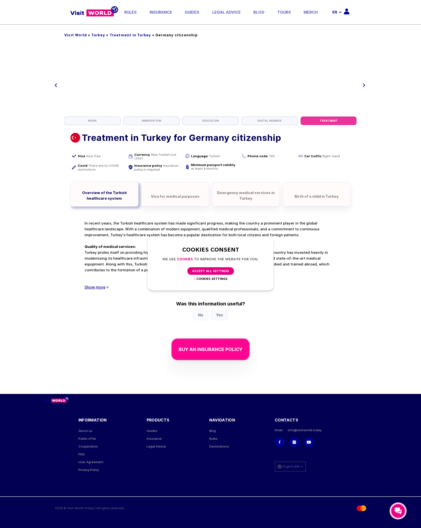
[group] (92, 121)
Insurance (161, 12)
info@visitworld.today (305, 430)
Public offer (87, 438)
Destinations (219, 446)
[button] (56, 85)
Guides (192, 12)
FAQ (81, 454)
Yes (219, 315)
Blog (258, 12)
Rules (130, 12)
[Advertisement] (210, 80)
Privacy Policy (88, 469)
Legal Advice (226, 12)
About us (85, 430)
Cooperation (88, 446)
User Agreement (91, 462)
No (200, 315)
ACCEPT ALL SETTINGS (210, 271)
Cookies (185, 259)
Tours (284, 12)
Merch (311, 12)
